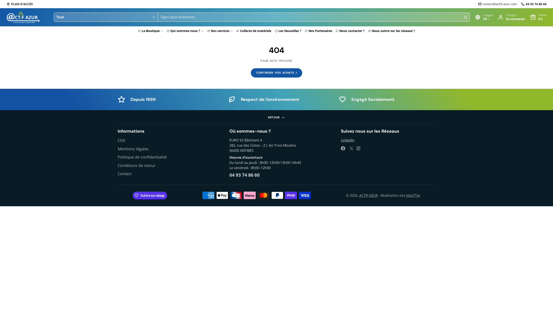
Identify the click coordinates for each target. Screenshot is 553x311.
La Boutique (151, 31)
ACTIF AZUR (368, 195)
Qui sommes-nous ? (185, 31)
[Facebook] (343, 148)
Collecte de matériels (255, 31)
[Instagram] (358, 148)
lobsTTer (413, 195)
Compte (511, 17)
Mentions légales (133, 148)
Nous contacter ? (352, 31)
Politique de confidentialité (142, 157)
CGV (121, 140)
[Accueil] (23, 17)
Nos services (220, 31)
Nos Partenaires (320, 31)
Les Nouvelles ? (289, 31)
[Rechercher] (465, 17)
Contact (125, 173)
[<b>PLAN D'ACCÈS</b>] (19, 4)
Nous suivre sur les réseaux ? (393, 31)
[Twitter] (351, 148)
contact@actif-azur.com (500, 4)
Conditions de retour (136, 165)
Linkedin (347, 140)
